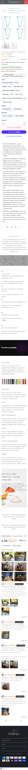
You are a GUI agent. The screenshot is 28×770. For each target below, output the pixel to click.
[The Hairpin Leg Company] (14, 2)
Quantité (4, 120)
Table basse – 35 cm (7, 94)
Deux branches (6, 109)
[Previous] (3, 27)
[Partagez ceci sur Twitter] (7, 227)
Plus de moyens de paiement (14, 136)
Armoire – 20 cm (6, 86)
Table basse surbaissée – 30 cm (10, 90)
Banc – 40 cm (18, 94)
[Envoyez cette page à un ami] (20, 227)
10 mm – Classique (7, 116)
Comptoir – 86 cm (7, 102)
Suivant (18, 8)
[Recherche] (22, 2)
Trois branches (17, 109)
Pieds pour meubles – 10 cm (9, 82)
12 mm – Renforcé (19, 116)
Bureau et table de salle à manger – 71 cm (14, 98)
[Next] (25, 27)
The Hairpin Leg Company (16, 753)
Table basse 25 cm (18, 86)
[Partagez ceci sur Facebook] (11, 227)
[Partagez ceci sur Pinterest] (16, 227)
